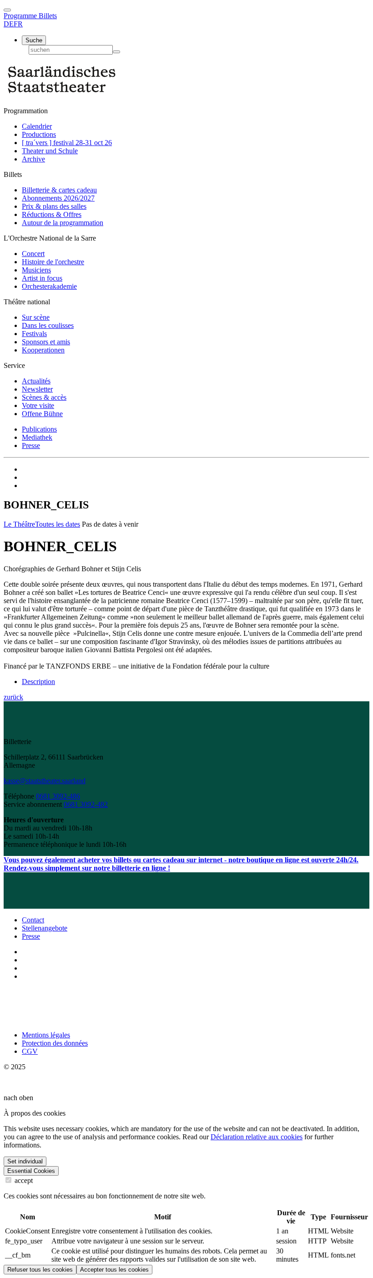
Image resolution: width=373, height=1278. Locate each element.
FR (18, 24)
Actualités (36, 381)
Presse (31, 445)
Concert (33, 253)
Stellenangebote (44, 928)
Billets (48, 16)
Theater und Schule (50, 151)
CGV (30, 1051)
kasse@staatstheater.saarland (45, 781)
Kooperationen (43, 350)
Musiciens (36, 270)
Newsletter (37, 389)
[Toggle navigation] (7, 10)
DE (9, 24)
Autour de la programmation (62, 222)
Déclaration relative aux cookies (256, 1137)
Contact (33, 920)
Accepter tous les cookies (114, 1269)
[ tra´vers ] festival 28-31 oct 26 (67, 142)
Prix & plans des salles (54, 206)
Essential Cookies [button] (31, 1170)
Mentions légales (46, 1035)
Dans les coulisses (48, 325)
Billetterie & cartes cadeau (59, 190)
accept (23, 1180)
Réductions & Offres (51, 214)
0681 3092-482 (86, 804)
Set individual (25, 1161)
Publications (39, 429)
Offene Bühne (42, 414)
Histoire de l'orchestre (53, 262)
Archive (33, 159)
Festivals (34, 333)
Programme (21, 16)
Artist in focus (42, 278)
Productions (39, 134)
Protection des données (55, 1043)
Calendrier (37, 126)
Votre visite (38, 405)
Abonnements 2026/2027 (58, 198)
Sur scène (36, 317)
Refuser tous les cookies (40, 1269)
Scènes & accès (44, 397)
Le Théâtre (19, 524)
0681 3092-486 (58, 796)
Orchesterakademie (49, 286)
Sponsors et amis (46, 342)
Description (38, 681)
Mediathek (37, 437)
